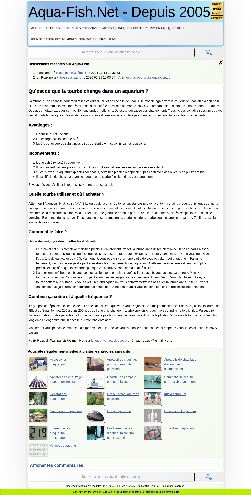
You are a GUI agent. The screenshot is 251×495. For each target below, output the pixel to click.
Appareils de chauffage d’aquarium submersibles (180, 364)
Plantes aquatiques (115, 28)
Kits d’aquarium (175, 394)
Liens (112, 39)
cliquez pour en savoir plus (162, 491)
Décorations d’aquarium (58, 396)
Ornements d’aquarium (66, 411)
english (217, 8)
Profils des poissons (79, 28)
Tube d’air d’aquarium (179, 428)
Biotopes (140, 28)
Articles (52, 28)
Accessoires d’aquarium (58, 362)
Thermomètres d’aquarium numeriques (60, 433)
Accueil (37, 28)
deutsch (216, 3)
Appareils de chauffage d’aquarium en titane (66, 379)
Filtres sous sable (69, 77)
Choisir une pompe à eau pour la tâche (121, 379)
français (216, 13)
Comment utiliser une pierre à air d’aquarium (180, 379)
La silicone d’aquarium (180, 411)
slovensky (217, 18)
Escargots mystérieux (71, 72)
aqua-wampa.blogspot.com (113, 340)
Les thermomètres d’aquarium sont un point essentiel (120, 433)
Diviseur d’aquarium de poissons (123, 396)
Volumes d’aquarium (64, 445)
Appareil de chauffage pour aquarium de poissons (122, 364)
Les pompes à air (119, 411)
